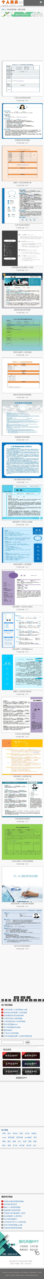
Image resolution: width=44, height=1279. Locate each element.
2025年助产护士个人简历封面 (15, 1222)
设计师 (28, 1145)
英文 (35, 1137)
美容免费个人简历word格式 (22, 607)
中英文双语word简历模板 (13, 1018)
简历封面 (19, 1137)
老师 (9, 1145)
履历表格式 (8, 1030)
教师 (14, 1141)
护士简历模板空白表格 (12, 1027)
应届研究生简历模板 (22, 140)
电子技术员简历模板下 (22, 946)
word (4, 1137)
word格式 (28, 1137)
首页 (3, 9)
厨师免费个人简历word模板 (22, 522)
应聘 (21, 1133)
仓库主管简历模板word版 (13, 1225)
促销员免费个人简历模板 (22, 564)
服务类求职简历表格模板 (22, 395)
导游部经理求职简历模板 (13, 1228)
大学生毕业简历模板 (22, 734)
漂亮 (29, 1141)
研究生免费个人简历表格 (22, 352)
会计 (34, 1145)
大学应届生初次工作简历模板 (14, 1021)
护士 (19, 1141)
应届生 (33, 1133)
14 (40, 1000)
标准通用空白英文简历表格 (14, 1015)
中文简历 (18, 100)
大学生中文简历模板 (11, 1033)
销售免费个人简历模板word (22, 649)
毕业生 (15, 1133)
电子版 (21, 1145)
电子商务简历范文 (10, 1204)
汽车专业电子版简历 (22, 225)
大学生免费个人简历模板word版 (15, 1010)
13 (35, 1000)
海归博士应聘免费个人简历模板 (15, 1012)
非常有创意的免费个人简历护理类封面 (18, 1036)
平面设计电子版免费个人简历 (14, 1213)
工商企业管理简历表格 (22, 98)
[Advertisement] (22, 39)
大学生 (27, 1133)
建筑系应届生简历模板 (22, 310)
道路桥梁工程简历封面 (12, 1210)
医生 (4, 1145)
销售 (35, 1141)
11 (26, 1000)
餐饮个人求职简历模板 (12, 1207)
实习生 (15, 1145)
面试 (9, 1141)
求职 (4, 1133)
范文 (9, 1133)
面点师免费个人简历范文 (13, 1216)
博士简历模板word (10, 1024)
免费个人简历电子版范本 (22, 691)
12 (31, 1000)
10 (22, 1000)
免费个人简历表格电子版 (22, 183)
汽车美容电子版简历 (22, 819)
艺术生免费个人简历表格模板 (22, 861)
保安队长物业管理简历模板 (14, 1201)
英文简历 (18, 440)
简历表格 (11, 1137)
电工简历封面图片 (10, 1219)
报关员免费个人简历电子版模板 (22, 904)
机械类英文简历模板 (22, 437)
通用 (4, 1141)
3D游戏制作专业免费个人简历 (22, 267)
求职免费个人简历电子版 (22, 776)
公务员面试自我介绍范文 (22, 479)
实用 (24, 1141)
